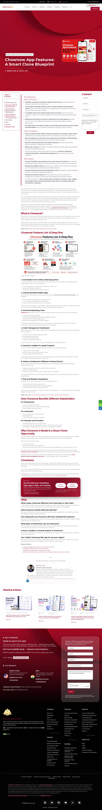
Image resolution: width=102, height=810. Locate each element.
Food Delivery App (26, 54)
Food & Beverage (52, 741)
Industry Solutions (11, 612)
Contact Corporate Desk (34, 687)
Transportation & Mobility (52, 759)
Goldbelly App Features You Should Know (35, 548)
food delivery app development (57, 560)
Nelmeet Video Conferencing (68, 756)
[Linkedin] (27, 581)
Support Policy (56, 776)
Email (26, 690)
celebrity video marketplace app (87, 613)
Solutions (27, 7)
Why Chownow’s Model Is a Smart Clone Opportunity (11, 116)
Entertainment (68, 724)
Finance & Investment (71, 720)
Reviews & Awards (52, 724)
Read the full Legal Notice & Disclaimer (17, 795)
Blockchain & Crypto (70, 722)
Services (34, 7)
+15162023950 (13, 680)
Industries (41, 7)
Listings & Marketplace (71, 726)
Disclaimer (51, 778)
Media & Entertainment (54, 743)
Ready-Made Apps (12, 54)
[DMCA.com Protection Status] (6, 734)
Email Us (23, 687)
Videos (84, 748)
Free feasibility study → (94, 1)
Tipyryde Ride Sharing (71, 754)
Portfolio (49, 7)
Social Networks (69, 729)
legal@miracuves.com (45, 795)
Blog (83, 743)
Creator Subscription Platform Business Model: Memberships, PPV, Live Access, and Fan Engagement (82, 618)
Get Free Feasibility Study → (15, 649)
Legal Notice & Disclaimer (46, 784)
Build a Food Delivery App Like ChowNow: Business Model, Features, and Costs (46, 552)
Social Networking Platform (53, 613)
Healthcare (50, 757)
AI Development (87, 717)
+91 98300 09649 (53, 1)
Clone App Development (89, 720)
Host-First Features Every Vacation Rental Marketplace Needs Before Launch (18, 615)
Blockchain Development (89, 724)
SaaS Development (87, 722)
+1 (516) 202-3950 (64, 1)
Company (56, 7)
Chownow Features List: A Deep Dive (11, 105)
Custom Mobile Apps (88, 713)
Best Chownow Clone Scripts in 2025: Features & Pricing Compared (48, 395)
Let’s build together (61, 475)
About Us (49, 713)
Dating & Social (51, 763)
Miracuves (26, 474)
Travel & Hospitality (23, 612)
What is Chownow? (11, 102)
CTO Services (86, 729)
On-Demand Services (70, 713)
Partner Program (87, 750)
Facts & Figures (51, 720)
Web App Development (89, 715)
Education (67, 731)
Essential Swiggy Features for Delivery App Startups (38, 547)
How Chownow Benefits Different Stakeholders (10, 110)
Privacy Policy (76, 776)
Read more (8, 619)
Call (15, 690)
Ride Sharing (68, 717)
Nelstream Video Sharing (69, 760)
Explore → (67, 735)
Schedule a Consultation (89, 752)
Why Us (49, 717)
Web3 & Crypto (51, 748)
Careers (49, 726)
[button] (71, 7)
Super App (67, 733)
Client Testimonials (52, 722)
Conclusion (8, 120)
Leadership (50, 715)
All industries (51, 765)
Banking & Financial (53, 754)
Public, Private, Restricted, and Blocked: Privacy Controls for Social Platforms (50, 617)
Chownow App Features (42, 560)
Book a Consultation (72, 485)
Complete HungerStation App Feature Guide (36, 550)
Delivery (66, 715)
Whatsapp (20, 690)
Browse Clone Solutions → (39, 649)
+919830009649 (41, 682)
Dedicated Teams (87, 726)
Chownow (24, 312)
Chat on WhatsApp (61, 485)
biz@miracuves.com (15, 677)
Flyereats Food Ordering (68, 750)
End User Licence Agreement (42, 776)
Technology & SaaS (52, 745)
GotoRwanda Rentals (70, 763)
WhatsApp (42, 1)
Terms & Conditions (26, 776)
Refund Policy (67, 776)
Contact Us (50, 729)
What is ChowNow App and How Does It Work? (43, 229)
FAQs (6, 122)
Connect (8, 124)
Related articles (10, 126)
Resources (65, 7)
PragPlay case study (70, 748)
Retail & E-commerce (53, 750)
